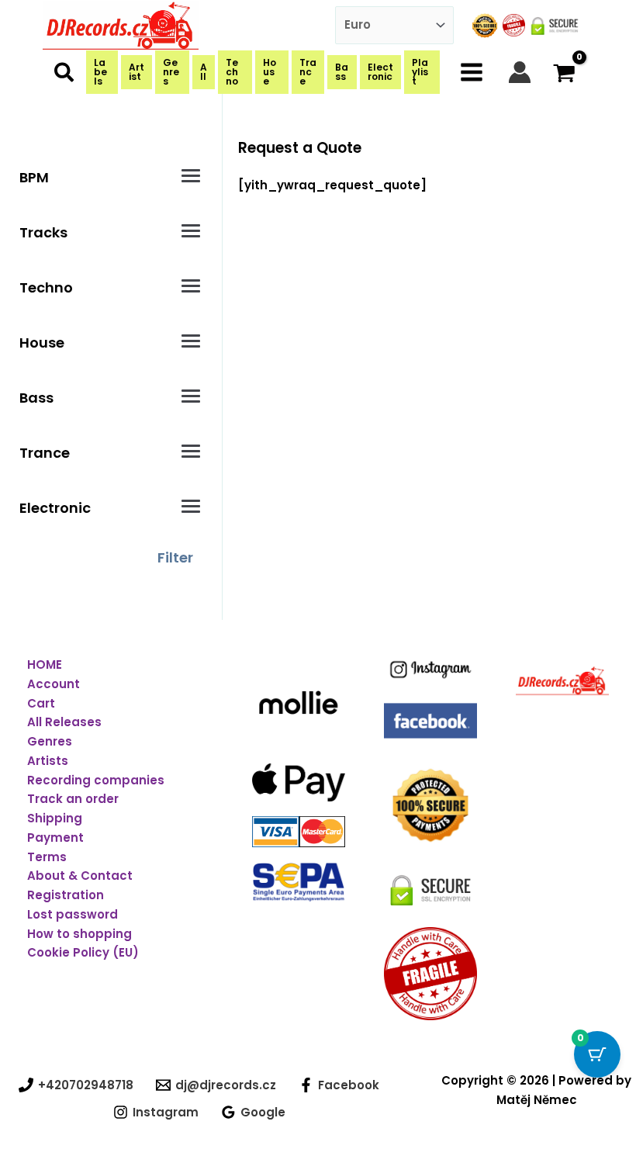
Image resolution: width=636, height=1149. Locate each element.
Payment (55, 837)
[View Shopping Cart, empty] (564, 71)
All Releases (64, 722)
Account (53, 684)
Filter (175, 557)
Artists (47, 761)
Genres (49, 741)
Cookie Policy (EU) (83, 952)
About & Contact (80, 875)
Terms (47, 857)
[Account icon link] (519, 72)
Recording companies (95, 780)
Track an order (73, 799)
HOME (44, 664)
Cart (41, 703)
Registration (65, 895)
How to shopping (79, 934)
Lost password (72, 914)
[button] (64, 76)
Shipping (54, 818)
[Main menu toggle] (472, 72)
